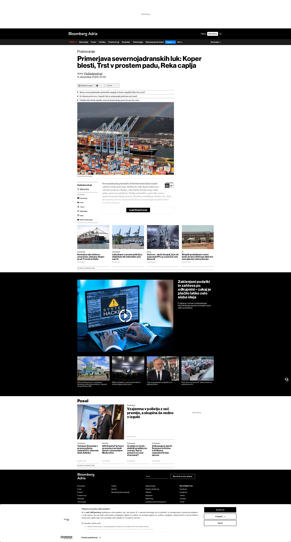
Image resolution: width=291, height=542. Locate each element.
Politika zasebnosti (152, 489)
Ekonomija (83, 42)
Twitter (182, 495)
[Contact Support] (287, 379)
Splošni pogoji (150, 486)
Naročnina (212, 34)
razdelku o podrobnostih (159, 532)
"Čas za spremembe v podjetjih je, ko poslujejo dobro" (160, 383)
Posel (93, 42)
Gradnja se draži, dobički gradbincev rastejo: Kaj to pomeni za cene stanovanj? (137, 450)
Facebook (183, 489)
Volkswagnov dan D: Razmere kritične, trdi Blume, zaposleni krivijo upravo (162, 450)
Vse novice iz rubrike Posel (86, 268)
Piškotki (148, 492)
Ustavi (101, 86)
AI (182, 252)
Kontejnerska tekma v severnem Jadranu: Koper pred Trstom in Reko (90, 256)
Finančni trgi (113, 42)
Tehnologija (138, 42)
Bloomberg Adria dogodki (120, 492)
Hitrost (109, 86)
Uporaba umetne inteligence (156, 502)
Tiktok (182, 502)
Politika (102, 42)
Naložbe (105, 443)
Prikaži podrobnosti (90, 537)
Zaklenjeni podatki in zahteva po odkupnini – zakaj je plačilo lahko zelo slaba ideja (194, 289)
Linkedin (183, 499)
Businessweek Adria (155, 42)
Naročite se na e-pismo (182, 476)
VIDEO (72, 42)
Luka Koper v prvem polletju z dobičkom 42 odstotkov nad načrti (127, 256)
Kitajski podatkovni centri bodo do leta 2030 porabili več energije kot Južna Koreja (197, 256)
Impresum (149, 495)
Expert (169, 42)
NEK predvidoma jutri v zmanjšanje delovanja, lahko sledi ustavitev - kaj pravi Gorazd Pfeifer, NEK (92, 384)
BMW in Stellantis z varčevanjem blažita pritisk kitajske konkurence (126, 383)
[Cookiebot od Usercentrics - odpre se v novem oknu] (67, 537)
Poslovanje (81, 252)
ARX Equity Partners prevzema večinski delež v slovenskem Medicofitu (113, 449)
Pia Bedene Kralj (93, 73)
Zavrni (220, 523)
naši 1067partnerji (93, 512)
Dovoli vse (220, 510)
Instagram (183, 492)
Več (179, 42)
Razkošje (126, 42)
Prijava (203, 34)
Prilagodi (218, 516)
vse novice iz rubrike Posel (86, 465)
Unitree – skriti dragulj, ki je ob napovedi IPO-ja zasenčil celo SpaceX (162, 256)
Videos (114, 486)
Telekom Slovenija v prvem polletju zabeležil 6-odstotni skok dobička (88, 449)
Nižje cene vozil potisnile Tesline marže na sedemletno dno (196, 383)
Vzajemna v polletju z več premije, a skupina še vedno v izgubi (150, 413)
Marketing (149, 499)
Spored (114, 489)
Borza (149, 252)
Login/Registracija (138, 210)
